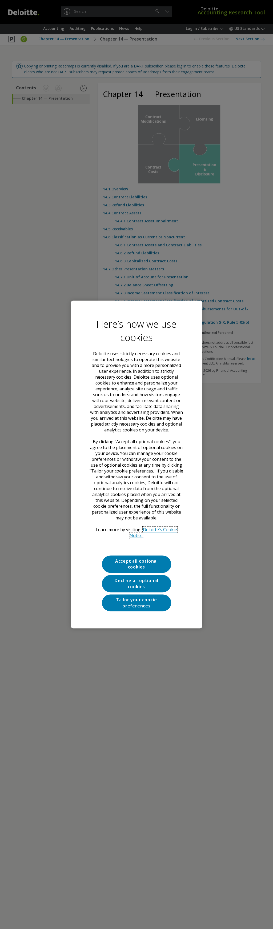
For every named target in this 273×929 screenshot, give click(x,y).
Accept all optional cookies (136, 564)
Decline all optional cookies (136, 584)
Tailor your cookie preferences (136, 603)
